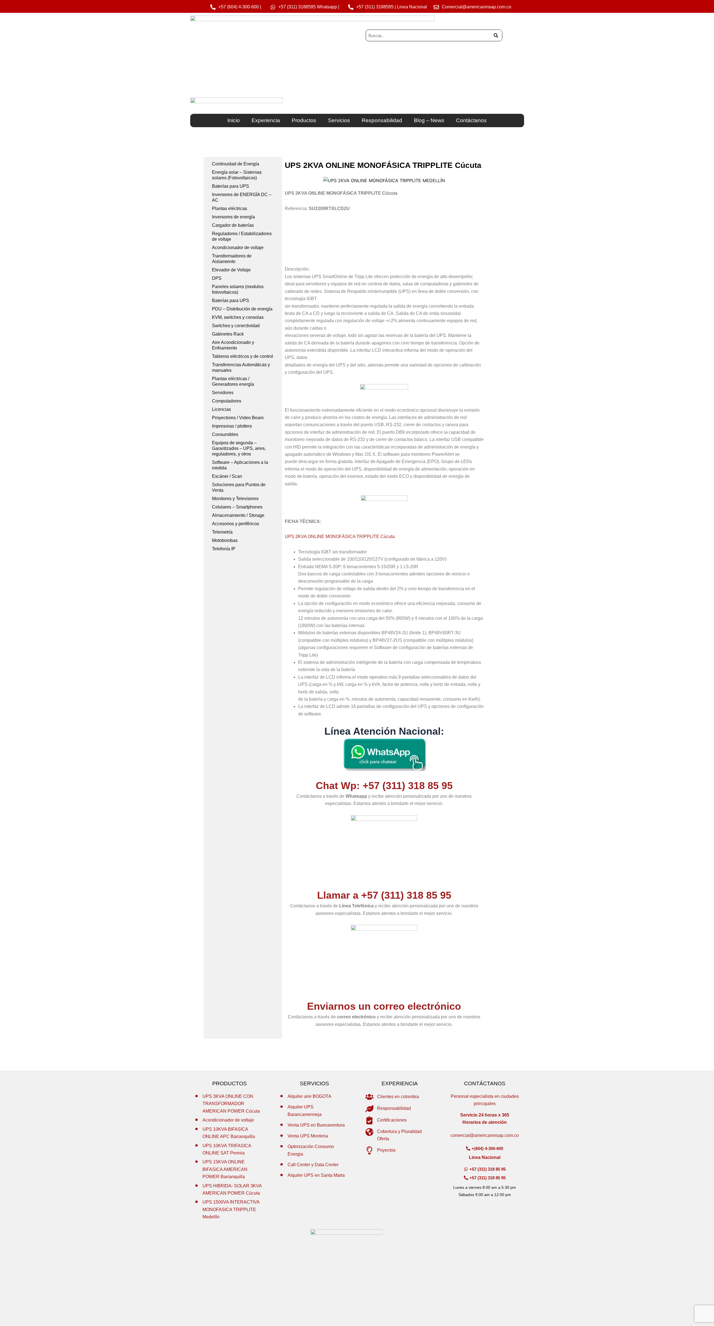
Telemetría (222, 532)
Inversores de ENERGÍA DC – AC (241, 197)
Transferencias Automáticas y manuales (241, 367)
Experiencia (266, 120)
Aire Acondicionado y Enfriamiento (233, 345)
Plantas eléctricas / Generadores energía (233, 381)
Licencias (221, 409)
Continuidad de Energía (235, 163)
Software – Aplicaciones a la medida (240, 465)
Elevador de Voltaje (231, 269)
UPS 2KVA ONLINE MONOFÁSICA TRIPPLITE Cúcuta (340, 536)
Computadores (226, 401)
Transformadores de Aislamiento (232, 259)
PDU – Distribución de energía (242, 309)
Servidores (222, 392)
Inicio (233, 120)
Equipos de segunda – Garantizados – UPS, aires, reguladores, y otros (239, 448)
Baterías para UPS (230, 186)
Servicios (339, 120)
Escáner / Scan (227, 476)
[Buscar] (496, 35)
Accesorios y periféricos (235, 523)
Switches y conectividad (236, 325)
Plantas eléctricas (229, 208)
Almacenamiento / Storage (238, 515)
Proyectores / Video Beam (238, 417)
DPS (216, 278)
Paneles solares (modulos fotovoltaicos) (238, 289)
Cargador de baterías (233, 225)
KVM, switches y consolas (238, 317)
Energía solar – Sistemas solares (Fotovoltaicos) (237, 175)
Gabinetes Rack (228, 334)
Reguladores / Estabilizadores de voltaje (242, 236)
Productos (304, 120)
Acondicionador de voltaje (238, 247)
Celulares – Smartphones (237, 507)
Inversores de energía (233, 216)
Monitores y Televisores (235, 498)
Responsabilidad (382, 120)
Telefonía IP (223, 548)
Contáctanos (471, 120)
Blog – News (429, 120)
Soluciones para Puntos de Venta (239, 487)
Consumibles (225, 434)
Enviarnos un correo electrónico (384, 1006)
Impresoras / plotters (232, 426)
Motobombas (225, 540)
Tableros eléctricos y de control (242, 356)
